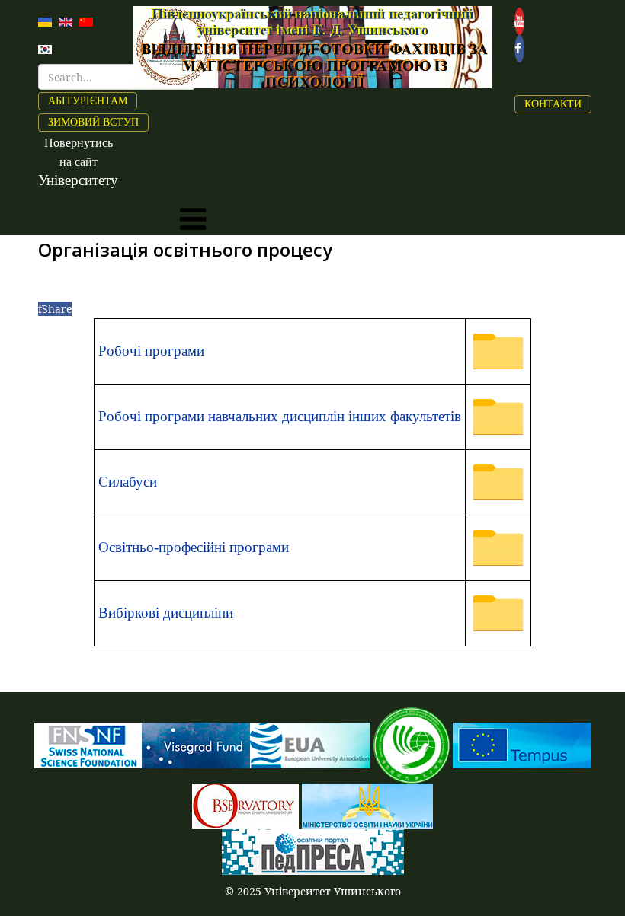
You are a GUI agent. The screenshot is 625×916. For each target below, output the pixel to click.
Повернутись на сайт (78, 161)
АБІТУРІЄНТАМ (87, 101)
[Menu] (193, 219)
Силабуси (127, 482)
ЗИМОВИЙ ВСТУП (93, 122)
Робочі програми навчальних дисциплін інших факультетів (279, 416)
